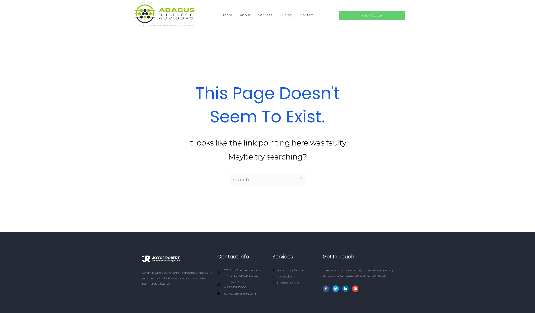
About (245, 15)
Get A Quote (372, 15)
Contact (307, 15)
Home (226, 15)
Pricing (286, 15)
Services (265, 15)
